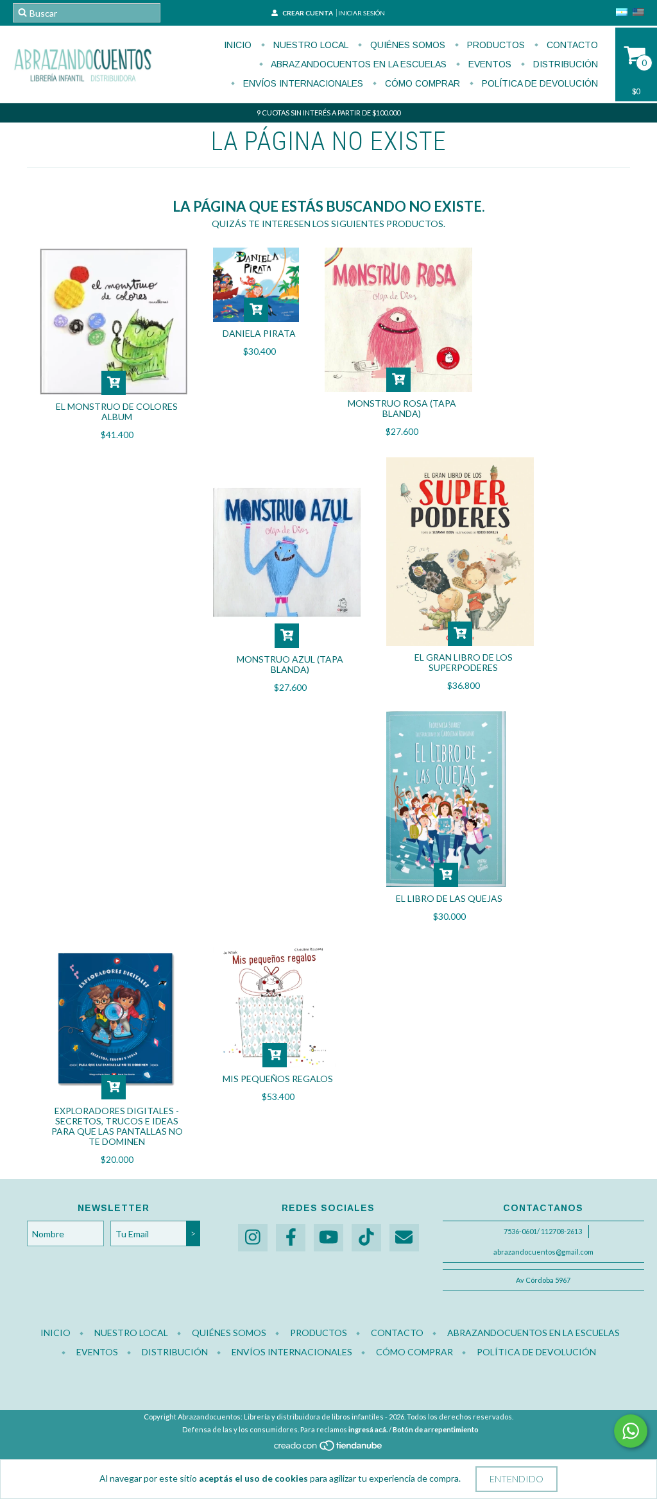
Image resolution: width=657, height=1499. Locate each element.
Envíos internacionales (302, 83)
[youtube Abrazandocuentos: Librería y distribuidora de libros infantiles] (328, 1237)
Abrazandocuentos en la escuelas (358, 64)
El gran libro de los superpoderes (463, 662)
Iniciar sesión (361, 13)
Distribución (564, 64)
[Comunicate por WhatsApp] (630, 1431)
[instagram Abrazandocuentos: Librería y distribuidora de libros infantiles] (253, 1237)
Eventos (488, 64)
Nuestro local (309, 45)
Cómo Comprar (421, 83)
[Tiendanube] (329, 1449)
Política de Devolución (538, 83)
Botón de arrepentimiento (436, 1429)
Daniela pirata (259, 333)
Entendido (516, 1478)
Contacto (571, 45)
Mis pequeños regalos (278, 1078)
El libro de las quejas (449, 898)
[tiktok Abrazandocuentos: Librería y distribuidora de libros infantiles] (366, 1237)
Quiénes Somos (406, 45)
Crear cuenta (307, 13)
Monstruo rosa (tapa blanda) (402, 408)
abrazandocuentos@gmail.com (543, 1252)
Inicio (238, 45)
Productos (495, 45)
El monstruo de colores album (117, 411)
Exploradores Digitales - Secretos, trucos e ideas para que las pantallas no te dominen (117, 1126)
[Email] (404, 1237)
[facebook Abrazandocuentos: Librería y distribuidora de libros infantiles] (290, 1237)
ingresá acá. (368, 1429)
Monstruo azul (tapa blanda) (290, 664)
